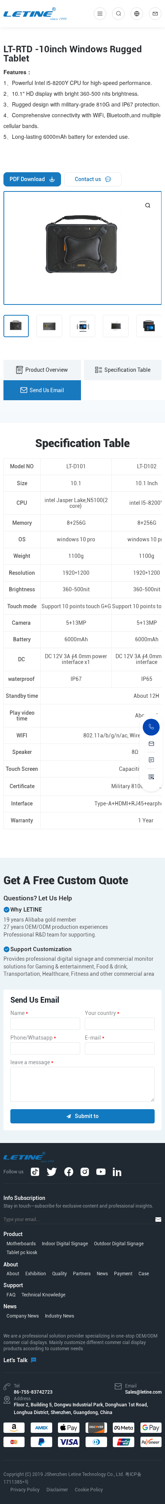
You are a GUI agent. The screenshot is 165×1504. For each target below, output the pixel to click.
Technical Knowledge (43, 1295)
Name (19, 1013)
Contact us (88, 179)
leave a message (31, 1062)
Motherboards (21, 1243)
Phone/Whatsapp (33, 1038)
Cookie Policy (89, 1489)
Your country (102, 1013)
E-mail (94, 1038)
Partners (82, 1273)
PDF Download (27, 179)
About (13, 1273)
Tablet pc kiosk (22, 1252)
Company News (23, 1316)
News (102, 1273)
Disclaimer (57, 1489)
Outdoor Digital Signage (119, 1243)
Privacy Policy (25, 1489)
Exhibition (35, 1273)
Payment (123, 1273)
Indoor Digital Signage (65, 1243)
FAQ (11, 1295)
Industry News (59, 1316)
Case (144, 1273)
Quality (59, 1273)
